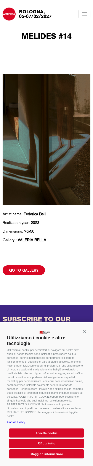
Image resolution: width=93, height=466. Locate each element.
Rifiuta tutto (46, 443)
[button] (84, 331)
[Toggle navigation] (84, 14)
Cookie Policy (16, 422)
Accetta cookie (46, 433)
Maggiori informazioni (46, 454)
